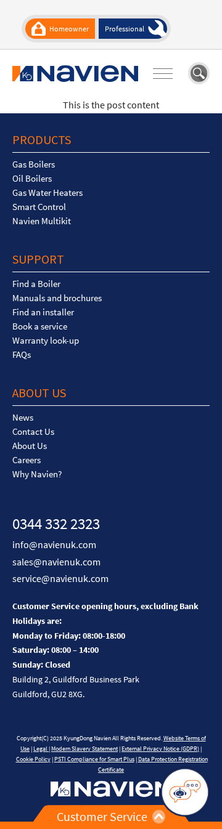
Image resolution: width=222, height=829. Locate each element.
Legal (41, 749)
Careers (26, 460)
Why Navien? (37, 474)
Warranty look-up (45, 340)
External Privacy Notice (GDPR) (160, 749)
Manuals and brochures (57, 298)
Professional (124, 28)
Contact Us (33, 431)
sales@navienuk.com (56, 562)
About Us (29, 445)
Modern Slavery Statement (84, 749)
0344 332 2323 (56, 523)
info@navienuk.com (54, 544)
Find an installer (43, 312)
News (22, 417)
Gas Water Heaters (47, 192)
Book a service (39, 326)
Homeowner (69, 28)
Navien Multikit (41, 221)
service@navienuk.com (60, 578)
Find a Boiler (36, 283)
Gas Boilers (33, 164)
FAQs (21, 354)
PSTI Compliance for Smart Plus (94, 759)
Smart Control (39, 206)
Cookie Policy (33, 759)
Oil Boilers (32, 178)
